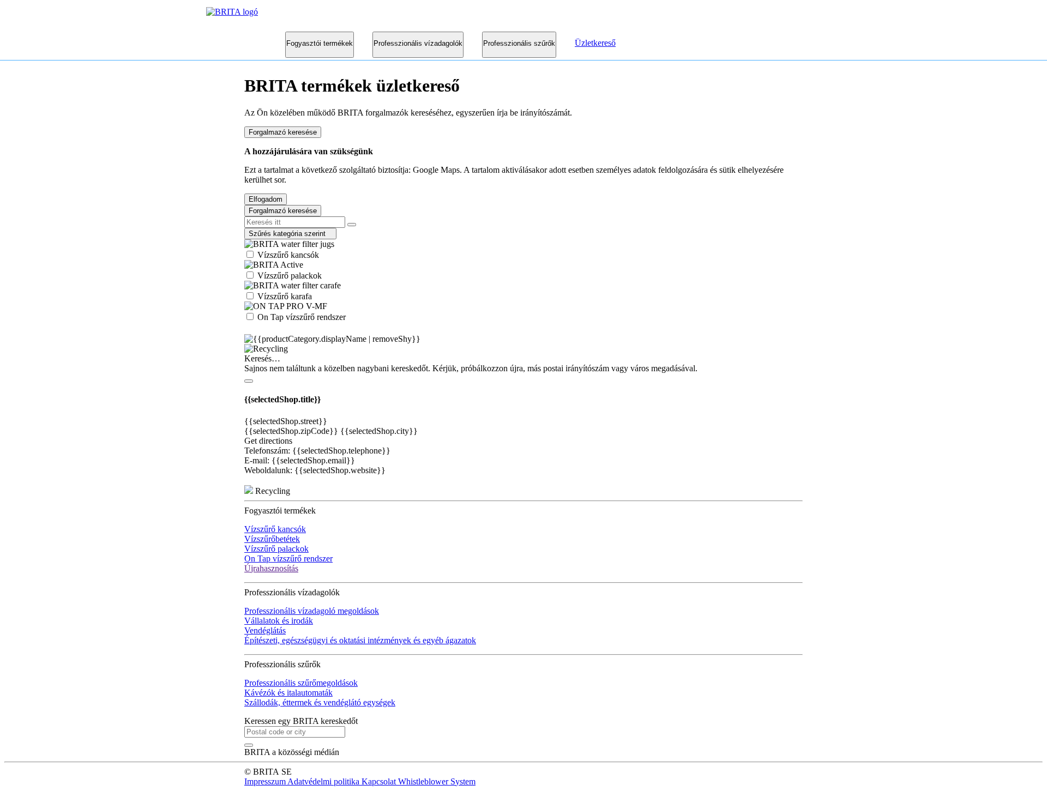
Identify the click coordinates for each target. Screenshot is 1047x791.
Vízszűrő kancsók (287, 254)
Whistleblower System (437, 781)
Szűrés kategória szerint (290, 234)
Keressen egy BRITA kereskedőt (301, 721)
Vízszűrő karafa (283, 296)
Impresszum (265, 781)
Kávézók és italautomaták (288, 692)
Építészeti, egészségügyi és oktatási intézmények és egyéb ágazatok (360, 640)
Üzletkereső (595, 42)
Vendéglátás (265, 630)
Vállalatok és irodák (278, 620)
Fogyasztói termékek (319, 43)
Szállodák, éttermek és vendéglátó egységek (319, 702)
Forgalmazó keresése (283, 132)
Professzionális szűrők (519, 43)
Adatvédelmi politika (324, 781)
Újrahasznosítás (271, 568)
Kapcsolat (380, 781)
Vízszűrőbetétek (272, 539)
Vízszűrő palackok (288, 275)
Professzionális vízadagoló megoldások (311, 610)
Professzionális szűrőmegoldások (301, 682)
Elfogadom (265, 199)
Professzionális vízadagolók (418, 43)
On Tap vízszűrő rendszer (300, 317)
